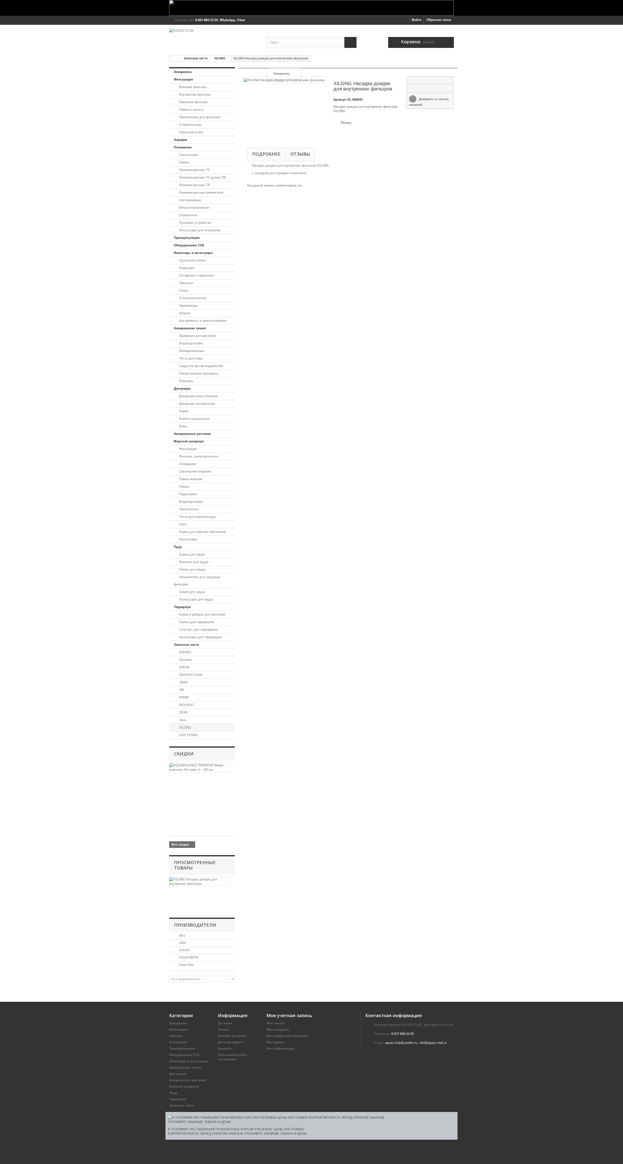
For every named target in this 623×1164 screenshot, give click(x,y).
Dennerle (185, 660)
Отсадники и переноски (196, 275)
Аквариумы (183, 72)
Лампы (183, 162)
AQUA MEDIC (188, 957)
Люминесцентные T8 (194, 185)
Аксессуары (187, 539)
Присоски (185, 283)
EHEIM (183, 667)
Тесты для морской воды (197, 517)
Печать (346, 123)
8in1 (181, 935)
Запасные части (195, 58)
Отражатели (187, 215)
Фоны (182, 426)
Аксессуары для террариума (200, 637)
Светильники (188, 155)
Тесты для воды (190, 358)
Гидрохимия (187, 494)
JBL (181, 690)
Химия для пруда (191, 592)
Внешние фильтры (192, 87)
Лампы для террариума (196, 622)
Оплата (223, 1029)
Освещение (183, 147)
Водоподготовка (190, 343)
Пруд (178, 547)
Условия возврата (232, 1036)
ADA (182, 943)
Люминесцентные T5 (194, 170)
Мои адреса (275, 1042)
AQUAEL (185, 652)
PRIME (183, 697)
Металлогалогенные (193, 207)
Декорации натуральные (196, 403)
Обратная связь (438, 20)
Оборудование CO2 (189, 245)
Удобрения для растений (197, 336)
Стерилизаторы (190, 124)
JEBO (183, 682)
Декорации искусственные (198, 396)
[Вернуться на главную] (174, 58)
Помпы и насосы (190, 109)
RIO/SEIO (185, 705)
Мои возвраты (277, 1029)
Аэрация (180, 140)
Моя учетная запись (289, 1015)
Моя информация (280, 1048)
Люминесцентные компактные (200, 192)
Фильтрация (183, 79)
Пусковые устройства (194, 222)
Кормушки (186, 268)
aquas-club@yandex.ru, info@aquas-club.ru (416, 1043)
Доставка (225, 1023)
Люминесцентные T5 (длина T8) (202, 177)
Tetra (182, 720)
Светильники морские (194, 471)
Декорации (182, 388)
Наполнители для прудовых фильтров (197, 580)
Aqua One (185, 965)
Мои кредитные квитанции (287, 1036)
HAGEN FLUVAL (190, 675)
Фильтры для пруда (193, 562)
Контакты (225, 1048)
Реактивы (185, 381)
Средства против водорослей (200, 366)
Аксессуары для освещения (199, 230)
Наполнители (188, 509)
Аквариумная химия (190, 328)
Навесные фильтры (193, 102)
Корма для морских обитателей (202, 532)
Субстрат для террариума (198, 629)
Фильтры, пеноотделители (198, 456)
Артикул (339, 99)
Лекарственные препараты (198, 373)
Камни (183, 411)
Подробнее (266, 154)
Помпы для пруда (191, 569)
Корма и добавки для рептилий (201, 614)
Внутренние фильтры (194, 94)
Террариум (182, 607)
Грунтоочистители (192, 260)
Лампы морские (190, 479)
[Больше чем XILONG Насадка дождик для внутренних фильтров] (199, 881)
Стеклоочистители (192, 298)
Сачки (183, 290)
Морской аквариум (189, 441)
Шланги (184, 313)
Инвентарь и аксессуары (193, 253)
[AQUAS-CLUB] (214, 37)
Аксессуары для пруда (195, 599)
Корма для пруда (191, 554)
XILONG (219, 58)
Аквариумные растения (192, 434)
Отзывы (300, 154)
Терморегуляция (187, 238)
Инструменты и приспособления (202, 320)
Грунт (182, 524)
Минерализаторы (191, 351)
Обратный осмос (191, 132)
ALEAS (184, 950)
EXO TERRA (188, 735)
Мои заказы (275, 1023)
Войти (416, 20)
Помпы (183, 486)
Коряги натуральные (193, 419)
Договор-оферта (230, 1042)
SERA (183, 712)
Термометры (187, 305)
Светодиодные (189, 200)
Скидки (184, 754)
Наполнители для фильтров (199, 117)
